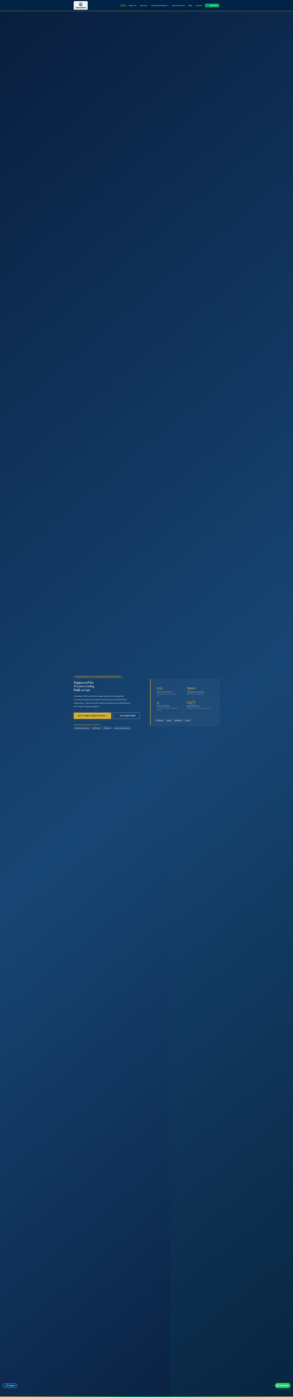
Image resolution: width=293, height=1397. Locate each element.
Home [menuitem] (123, 5)
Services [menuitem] (143, 5)
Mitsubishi (178, 720)
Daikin (169, 720)
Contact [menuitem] (198, 5)
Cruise (187, 720)
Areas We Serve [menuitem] (178, 5)
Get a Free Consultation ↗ (92, 716)
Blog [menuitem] (190, 5)
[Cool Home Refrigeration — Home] (81, 5)
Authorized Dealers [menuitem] (159, 5)
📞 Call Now (212, 5)
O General (159, 720)
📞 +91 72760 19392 (126, 716)
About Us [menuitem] (132, 5)
